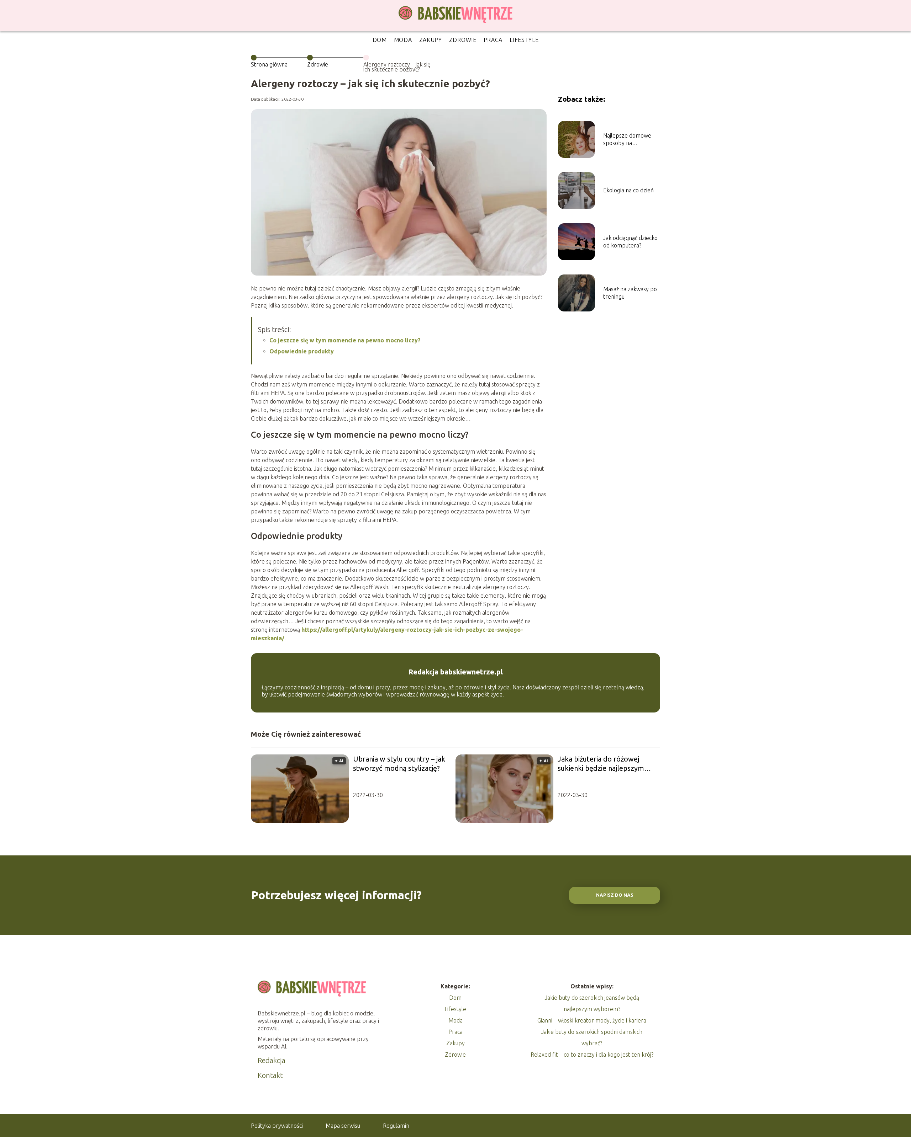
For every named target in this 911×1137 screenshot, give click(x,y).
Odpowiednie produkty (301, 351)
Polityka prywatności (277, 1125)
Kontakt (270, 1075)
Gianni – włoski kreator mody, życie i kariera (591, 1020)
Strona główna (269, 64)
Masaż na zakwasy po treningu (630, 293)
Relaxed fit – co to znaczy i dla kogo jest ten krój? (592, 1054)
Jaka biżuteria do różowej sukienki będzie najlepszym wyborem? (601, 764)
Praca (493, 40)
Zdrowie (462, 40)
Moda (403, 40)
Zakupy (430, 40)
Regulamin (396, 1125)
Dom (380, 40)
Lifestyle (524, 40)
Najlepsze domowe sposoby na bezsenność (627, 139)
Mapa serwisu (343, 1125)
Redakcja (271, 1060)
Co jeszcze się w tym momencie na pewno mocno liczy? (345, 340)
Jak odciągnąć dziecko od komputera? (630, 242)
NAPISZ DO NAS (614, 895)
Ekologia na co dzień (628, 190)
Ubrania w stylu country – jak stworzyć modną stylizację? (399, 763)
